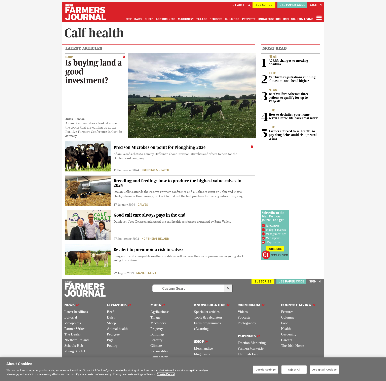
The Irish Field (248, 354)
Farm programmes (207, 323)
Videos (243, 312)
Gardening (288, 334)
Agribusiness (159, 312)
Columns (287, 317)
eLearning (201, 329)
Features (287, 312)
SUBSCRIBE (264, 5)
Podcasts (244, 317)
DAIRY (138, 19)
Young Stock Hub (77, 351)
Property (156, 329)
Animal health (117, 329)
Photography (247, 323)
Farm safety (159, 357)
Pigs (110, 340)
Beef (110, 312)
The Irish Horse (292, 346)
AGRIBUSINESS (166, 19)
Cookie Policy (165, 374)
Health (286, 329)
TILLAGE (202, 19)
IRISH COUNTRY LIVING (298, 19)
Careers (286, 340)
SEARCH (239, 5)
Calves (143, 204)
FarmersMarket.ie (251, 348)
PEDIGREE (216, 19)
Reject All (294, 369)
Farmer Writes (74, 329)
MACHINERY (186, 19)
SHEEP (149, 19)
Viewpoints (72, 323)
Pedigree (113, 334)
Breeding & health (155, 170)
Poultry (112, 346)
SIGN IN (316, 5)
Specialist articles (207, 312)
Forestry (156, 340)
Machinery (158, 323)
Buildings (157, 334)
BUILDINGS (232, 19)
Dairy (111, 317)
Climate (156, 346)
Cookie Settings (266, 369)
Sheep (111, 323)
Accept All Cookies (324, 369)
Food (284, 323)
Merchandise (203, 348)
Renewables (159, 351)
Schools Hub (73, 346)
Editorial (70, 317)
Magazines (202, 354)
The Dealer (72, 334)
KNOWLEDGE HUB (269, 19)
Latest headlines (76, 312)
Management (146, 273)
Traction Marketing (252, 343)
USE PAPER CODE (292, 5)
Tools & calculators (208, 317)
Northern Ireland (155, 238)
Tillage (155, 317)
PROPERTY (249, 19)
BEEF (128, 19)
